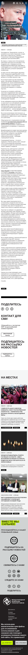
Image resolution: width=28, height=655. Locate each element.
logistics (16, 513)
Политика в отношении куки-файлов (12, 617)
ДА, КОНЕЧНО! (7, 643)
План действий (5, 170)
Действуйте (22, 3)
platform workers (6, 427)
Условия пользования (11, 613)
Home (3, 42)
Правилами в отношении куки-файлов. (10, 652)
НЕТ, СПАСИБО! (21, 643)
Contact (14, 559)
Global (3, 288)
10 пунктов (11, 172)
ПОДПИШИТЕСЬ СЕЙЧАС (7, 355)
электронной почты (7, 334)
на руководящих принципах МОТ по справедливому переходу (14, 122)
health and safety (6, 513)
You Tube (18, 571)
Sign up (14, 541)
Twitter (9, 571)
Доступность (11, 609)
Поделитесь (11, 304)
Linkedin (9, 575)
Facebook (14, 571)
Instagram (14, 575)
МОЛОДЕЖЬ (16, 427)
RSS (18, 575)
